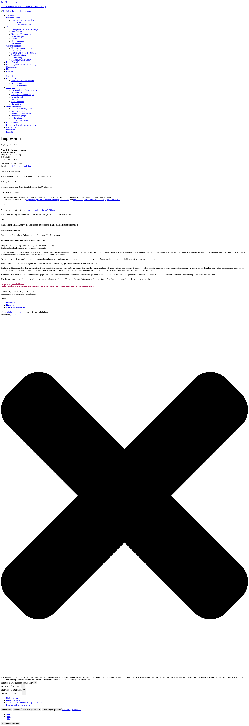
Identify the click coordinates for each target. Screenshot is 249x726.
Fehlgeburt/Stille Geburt (21, 60)
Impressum (10, 303)
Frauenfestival (12, 62)
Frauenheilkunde (13, 18)
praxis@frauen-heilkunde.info (19, 166)
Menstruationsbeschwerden (22, 20)
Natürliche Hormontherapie (22, 34)
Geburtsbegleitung (13, 46)
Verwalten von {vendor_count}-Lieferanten (24, 703)
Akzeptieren (6, 710)
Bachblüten (16, 43)
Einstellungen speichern (52, 710)
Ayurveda (15, 39)
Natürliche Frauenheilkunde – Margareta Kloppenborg (23, 6)
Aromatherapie (17, 36)
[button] (124, 298)
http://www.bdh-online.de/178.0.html (41, 210)
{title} (8, 714)
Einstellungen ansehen (31, 710)
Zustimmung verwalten (10, 724)
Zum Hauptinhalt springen (12, 2)
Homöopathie (17, 32)
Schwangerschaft (24, 25)
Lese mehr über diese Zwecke (18, 705)
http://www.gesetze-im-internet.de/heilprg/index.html (47, 199)
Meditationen (11, 67)
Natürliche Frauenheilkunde (15, 312)
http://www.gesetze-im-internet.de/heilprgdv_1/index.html (96, 199)
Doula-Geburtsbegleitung (21, 48)
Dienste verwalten (13, 700)
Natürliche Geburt (18, 50)
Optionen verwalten (14, 698)
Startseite (10, 15)
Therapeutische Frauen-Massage (24, 29)
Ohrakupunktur (17, 41)
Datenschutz (11, 305)
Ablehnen (17, 710)
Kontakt (9, 71)
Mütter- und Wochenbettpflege (23, 53)
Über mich (10, 69)
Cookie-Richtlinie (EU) (15, 307)
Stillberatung (16, 57)
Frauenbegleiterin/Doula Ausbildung (21, 64)
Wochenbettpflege (18, 55)
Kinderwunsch (17, 22)
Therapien (10, 27)
